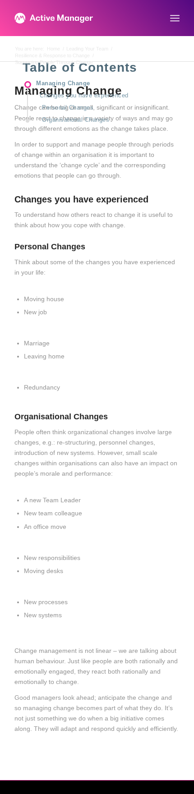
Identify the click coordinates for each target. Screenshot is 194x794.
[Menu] (175, 18)
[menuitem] (175, 18)
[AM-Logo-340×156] (80, 18)
